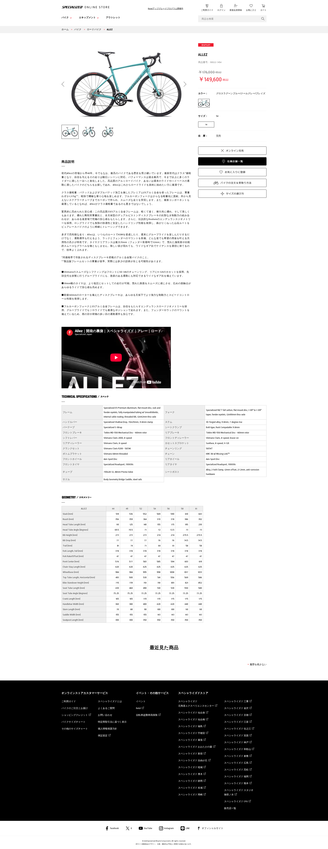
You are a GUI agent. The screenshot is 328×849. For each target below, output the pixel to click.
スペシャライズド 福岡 (236, 776)
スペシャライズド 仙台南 (191, 719)
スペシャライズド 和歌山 (237, 749)
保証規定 (102, 735)
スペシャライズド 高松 (236, 769)
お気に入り (251, 10)
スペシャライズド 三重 (236, 701)
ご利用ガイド (207, 10)
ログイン (221, 10)
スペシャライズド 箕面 (236, 735)
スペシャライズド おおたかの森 (195, 747)
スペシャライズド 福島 (190, 726)
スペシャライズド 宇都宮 (191, 733)
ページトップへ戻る (274, 841)
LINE (188, 828)
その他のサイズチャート (75, 728)
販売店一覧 (230, 808)
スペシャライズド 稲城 (190, 767)
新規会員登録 (236, 10)
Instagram (169, 828)
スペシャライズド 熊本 (236, 783)
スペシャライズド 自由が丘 (192, 760)
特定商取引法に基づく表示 (112, 722)
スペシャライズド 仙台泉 (191, 712)
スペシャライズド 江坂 (236, 722)
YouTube (148, 828)
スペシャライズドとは (110, 701)
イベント (141, 701)
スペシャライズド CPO (236, 801)
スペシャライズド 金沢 (236, 708)
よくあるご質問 (106, 708)
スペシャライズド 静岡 (190, 781)
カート (263, 10)
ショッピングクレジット (75, 715)
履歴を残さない (258, 664)
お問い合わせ (105, 715)
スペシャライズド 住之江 (237, 728)
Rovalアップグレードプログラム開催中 (165, 9)
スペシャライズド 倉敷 (236, 756)
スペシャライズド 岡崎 (190, 794)
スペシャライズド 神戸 (236, 742)
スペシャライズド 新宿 (190, 753)
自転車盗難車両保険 (147, 715)
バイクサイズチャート (73, 722)
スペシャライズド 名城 (190, 788)
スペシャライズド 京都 (236, 715)
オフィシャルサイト (212, 828)
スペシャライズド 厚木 (190, 774)
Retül (138, 708)
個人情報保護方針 (107, 728)
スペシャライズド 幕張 (190, 740)
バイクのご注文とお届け (75, 708)
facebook (114, 828)
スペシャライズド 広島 (236, 763)
